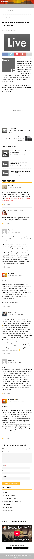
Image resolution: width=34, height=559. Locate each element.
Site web (4, 476)
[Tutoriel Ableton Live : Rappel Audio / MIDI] (5, 173)
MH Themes (17, 557)
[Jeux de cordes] (17, 3)
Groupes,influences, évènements (11, 501)
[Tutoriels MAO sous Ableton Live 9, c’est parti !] (5, 153)
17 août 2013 (6, 30)
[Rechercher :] (17, 10)
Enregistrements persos (9, 498)
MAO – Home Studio (8, 507)
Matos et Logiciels (7, 510)
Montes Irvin (12, 312)
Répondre (6, 204)
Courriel (4, 471)
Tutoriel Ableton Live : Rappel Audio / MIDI (20, 172)
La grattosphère (6, 504)
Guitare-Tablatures (14, 211)
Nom (3, 465)
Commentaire (6, 452)
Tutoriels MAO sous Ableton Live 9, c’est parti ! (21, 151)
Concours (4, 492)
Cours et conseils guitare (9, 495)
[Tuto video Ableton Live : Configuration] (5, 164)
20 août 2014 (15, 175)
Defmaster (11, 185)
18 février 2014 (15, 165)
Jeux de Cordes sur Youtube (15, 521)
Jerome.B (15, 30)
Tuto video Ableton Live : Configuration (18, 162)
